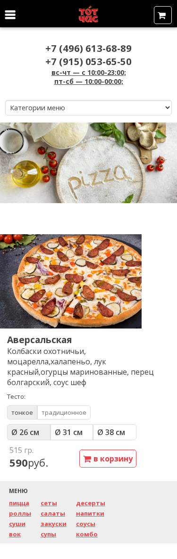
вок (15, 534)
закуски (54, 523)
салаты (53, 513)
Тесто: (16, 396)
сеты (49, 503)
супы (48, 534)
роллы (20, 513)
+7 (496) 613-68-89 (88, 48)
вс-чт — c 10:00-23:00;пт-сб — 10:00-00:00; (88, 77)
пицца (19, 503)
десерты (90, 503)
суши (17, 523)
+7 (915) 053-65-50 (88, 61)
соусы (85, 523)
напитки (90, 513)
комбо (87, 534)
